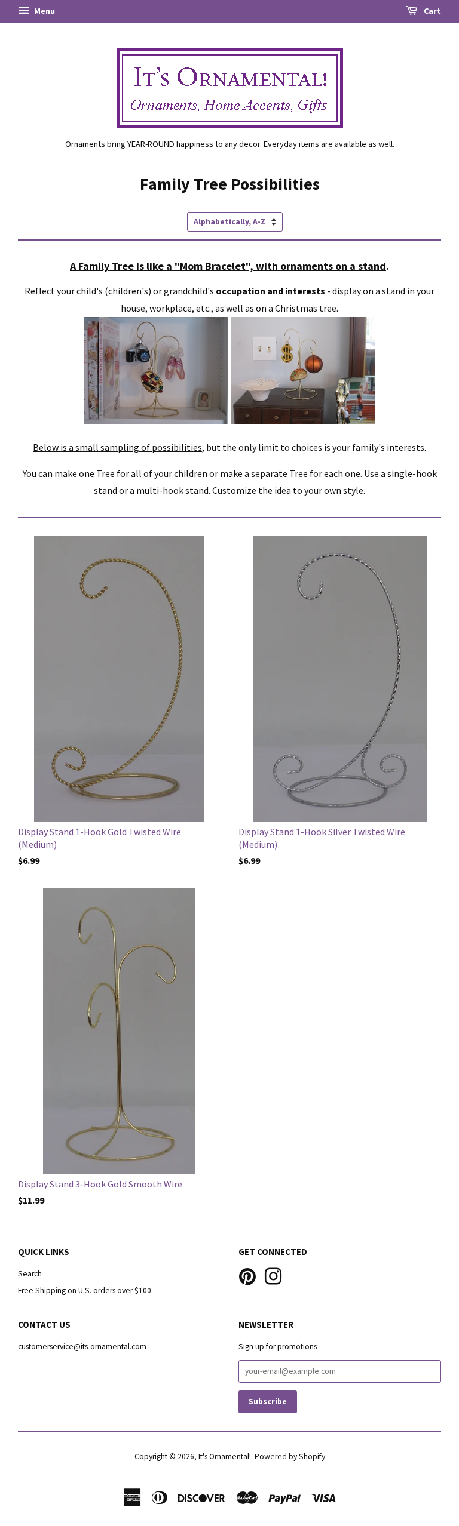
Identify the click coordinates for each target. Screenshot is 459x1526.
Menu (43, 10)
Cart (431, 10)
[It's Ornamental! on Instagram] (273, 1275)
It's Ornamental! (224, 1456)
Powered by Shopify (290, 1456)
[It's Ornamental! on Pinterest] (247, 1275)
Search (30, 1274)
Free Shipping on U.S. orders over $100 (84, 1290)
